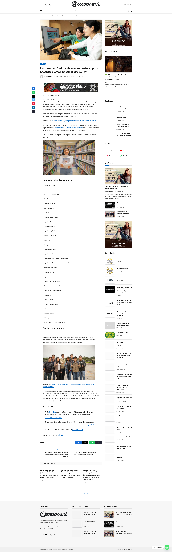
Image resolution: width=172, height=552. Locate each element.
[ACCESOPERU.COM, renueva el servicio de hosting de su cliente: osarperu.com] (77, 533)
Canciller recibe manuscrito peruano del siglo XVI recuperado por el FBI (123, 213)
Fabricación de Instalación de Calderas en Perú (121, 418)
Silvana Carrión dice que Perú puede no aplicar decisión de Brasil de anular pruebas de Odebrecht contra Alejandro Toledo (70, 473)
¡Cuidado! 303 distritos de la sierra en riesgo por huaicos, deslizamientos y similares (56, 454)
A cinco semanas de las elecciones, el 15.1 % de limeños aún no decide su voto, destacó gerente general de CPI (123, 134)
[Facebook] (33, 88)
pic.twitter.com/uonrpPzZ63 (84, 425)
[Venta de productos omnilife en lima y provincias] (110, 388)
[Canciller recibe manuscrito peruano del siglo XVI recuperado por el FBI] (110, 214)
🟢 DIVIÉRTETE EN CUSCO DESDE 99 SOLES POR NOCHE (118, 76)
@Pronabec (52, 412)
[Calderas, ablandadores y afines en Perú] (110, 399)
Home (54, 11)
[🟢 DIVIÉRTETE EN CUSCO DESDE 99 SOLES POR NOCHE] (118, 64)
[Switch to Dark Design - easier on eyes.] (128, 11)
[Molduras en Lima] (110, 270)
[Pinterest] (33, 103)
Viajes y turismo (128, 549)
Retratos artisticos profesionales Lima (122, 324)
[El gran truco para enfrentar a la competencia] (110, 205)
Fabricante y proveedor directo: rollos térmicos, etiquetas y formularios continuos (124, 290)
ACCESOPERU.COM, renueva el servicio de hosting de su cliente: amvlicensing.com (91, 513)
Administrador (48, 76)
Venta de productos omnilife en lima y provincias (122, 387)
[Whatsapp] (167, 547)
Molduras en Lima (122, 268)
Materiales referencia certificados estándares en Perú (124, 302)
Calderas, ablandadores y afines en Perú (124, 398)
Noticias (115, 11)
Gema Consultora (122, 332)
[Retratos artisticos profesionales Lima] (110, 325)
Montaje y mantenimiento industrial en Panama (123, 344)
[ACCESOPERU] (86, 4)
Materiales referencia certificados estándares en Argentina (124, 313)
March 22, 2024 (77, 429)
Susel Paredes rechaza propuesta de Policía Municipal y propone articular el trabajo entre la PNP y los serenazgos (49, 473)
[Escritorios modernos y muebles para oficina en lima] (110, 376)
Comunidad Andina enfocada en (63, 128)
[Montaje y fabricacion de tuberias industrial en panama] (110, 355)
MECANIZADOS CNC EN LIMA (124, 428)
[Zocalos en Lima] (110, 261)
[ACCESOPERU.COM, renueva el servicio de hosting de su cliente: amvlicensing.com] (77, 514)
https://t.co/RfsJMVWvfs (53, 417)
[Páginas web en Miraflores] (110, 458)
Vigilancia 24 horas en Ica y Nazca (123, 407)
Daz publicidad (121, 278)
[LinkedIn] (33, 107)
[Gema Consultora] (110, 335)
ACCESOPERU (63, 11)
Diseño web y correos (80, 11)
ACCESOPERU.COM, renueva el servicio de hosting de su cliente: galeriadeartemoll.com (91, 523)
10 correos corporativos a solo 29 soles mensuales (116, 187)
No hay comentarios (70, 76)
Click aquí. (60, 435)
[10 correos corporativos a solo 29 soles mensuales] (118, 176)
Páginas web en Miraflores (121, 456)
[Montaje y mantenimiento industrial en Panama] (110, 344)
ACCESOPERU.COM (67, 549)
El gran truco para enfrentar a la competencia (122, 204)
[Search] (131, 11)
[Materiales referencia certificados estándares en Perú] (110, 302)
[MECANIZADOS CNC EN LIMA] (110, 429)
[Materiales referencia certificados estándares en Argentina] (110, 314)
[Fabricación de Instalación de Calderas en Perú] (110, 418)
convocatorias (78, 128)
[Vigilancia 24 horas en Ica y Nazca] (110, 408)
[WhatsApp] (33, 92)
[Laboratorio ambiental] (110, 439)
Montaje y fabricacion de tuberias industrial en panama (123, 355)
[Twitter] (33, 99)
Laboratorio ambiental (123, 437)
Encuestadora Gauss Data (122, 365)
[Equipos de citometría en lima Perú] (110, 448)
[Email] (33, 96)
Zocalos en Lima (121, 259)
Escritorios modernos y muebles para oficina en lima (124, 376)
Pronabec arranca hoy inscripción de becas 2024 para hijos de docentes (73, 121)
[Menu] (41, 11)
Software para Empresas (100, 11)
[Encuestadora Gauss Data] (110, 367)
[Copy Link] (33, 111)
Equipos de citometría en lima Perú (123, 447)
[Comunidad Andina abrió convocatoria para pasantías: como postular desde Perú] (71, 40)
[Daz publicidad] (110, 280)
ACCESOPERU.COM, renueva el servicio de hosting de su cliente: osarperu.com (91, 532)
